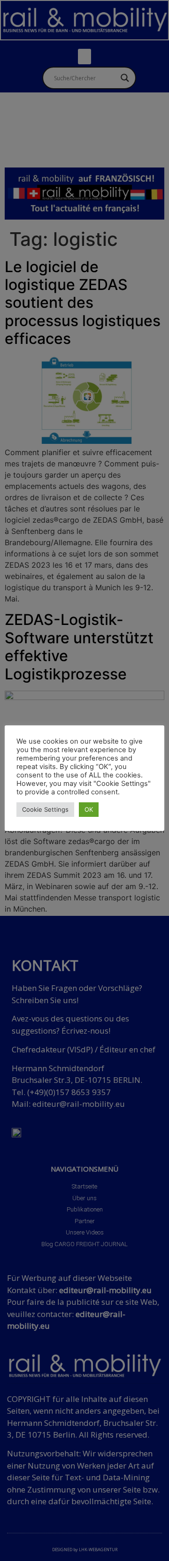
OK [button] (88, 809)
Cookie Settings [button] (45, 809)
